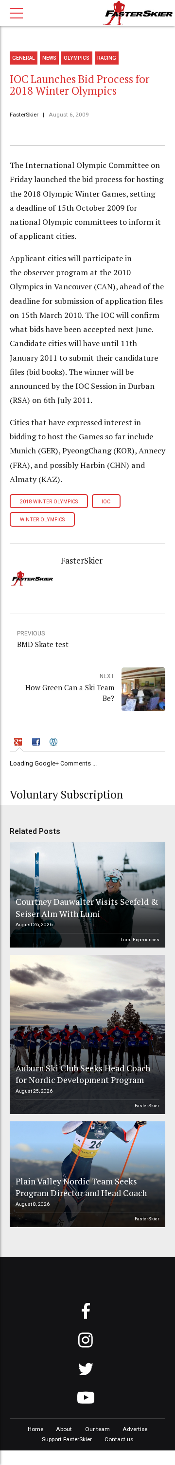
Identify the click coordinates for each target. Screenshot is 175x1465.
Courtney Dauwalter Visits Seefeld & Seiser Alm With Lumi (87, 907)
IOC (106, 502)
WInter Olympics (42, 519)
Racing (106, 58)
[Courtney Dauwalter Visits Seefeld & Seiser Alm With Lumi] (86, 895)
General (23, 58)
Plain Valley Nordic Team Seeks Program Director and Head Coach (81, 1187)
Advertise (134, 1429)
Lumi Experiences (140, 939)
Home (35, 1429)
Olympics (76, 58)
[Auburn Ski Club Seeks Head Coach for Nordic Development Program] (86, 1034)
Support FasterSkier (67, 1439)
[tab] (19, 742)
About (64, 1429)
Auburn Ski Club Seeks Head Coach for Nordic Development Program (83, 1074)
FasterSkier (24, 114)
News (49, 58)
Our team (97, 1429)
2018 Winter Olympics (49, 502)
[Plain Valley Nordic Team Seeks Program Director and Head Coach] (86, 1174)
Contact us (119, 1439)
